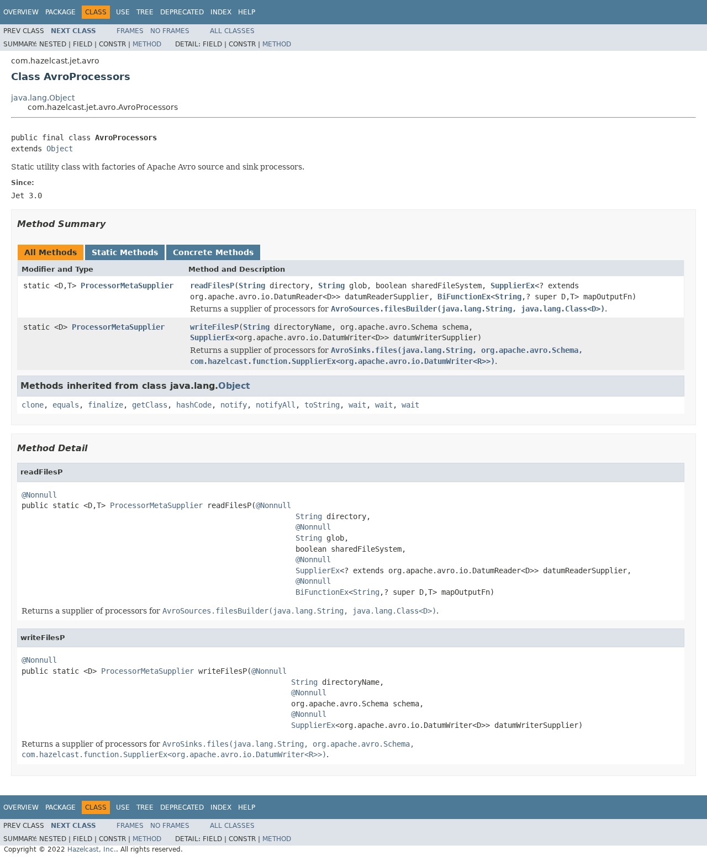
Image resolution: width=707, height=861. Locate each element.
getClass (149, 404)
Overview (21, 12)
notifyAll (276, 404)
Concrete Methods (213, 252)
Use (123, 12)
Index (220, 12)
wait (357, 404)
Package (60, 12)
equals (65, 404)
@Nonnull (39, 494)
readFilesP (212, 285)
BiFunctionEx (463, 296)
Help (246, 12)
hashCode (194, 404)
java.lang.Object (43, 97)
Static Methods (125, 252)
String (252, 285)
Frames (130, 31)
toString (322, 404)
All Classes (232, 31)
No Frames (169, 31)
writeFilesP (214, 327)
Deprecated (182, 12)
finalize (105, 404)
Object (59, 148)
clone (33, 404)
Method (147, 44)
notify (233, 404)
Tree (145, 12)
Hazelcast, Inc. (91, 849)
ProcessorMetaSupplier (127, 285)
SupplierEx (512, 285)
